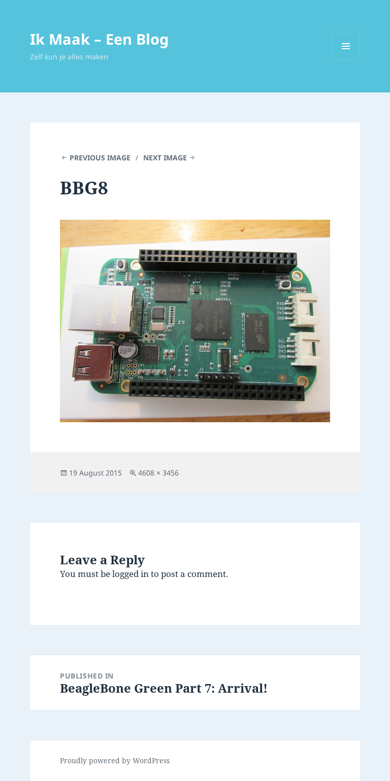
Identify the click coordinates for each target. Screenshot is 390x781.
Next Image (165, 157)
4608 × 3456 (158, 473)
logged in (130, 574)
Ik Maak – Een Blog (99, 39)
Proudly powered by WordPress (115, 760)
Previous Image (100, 157)
